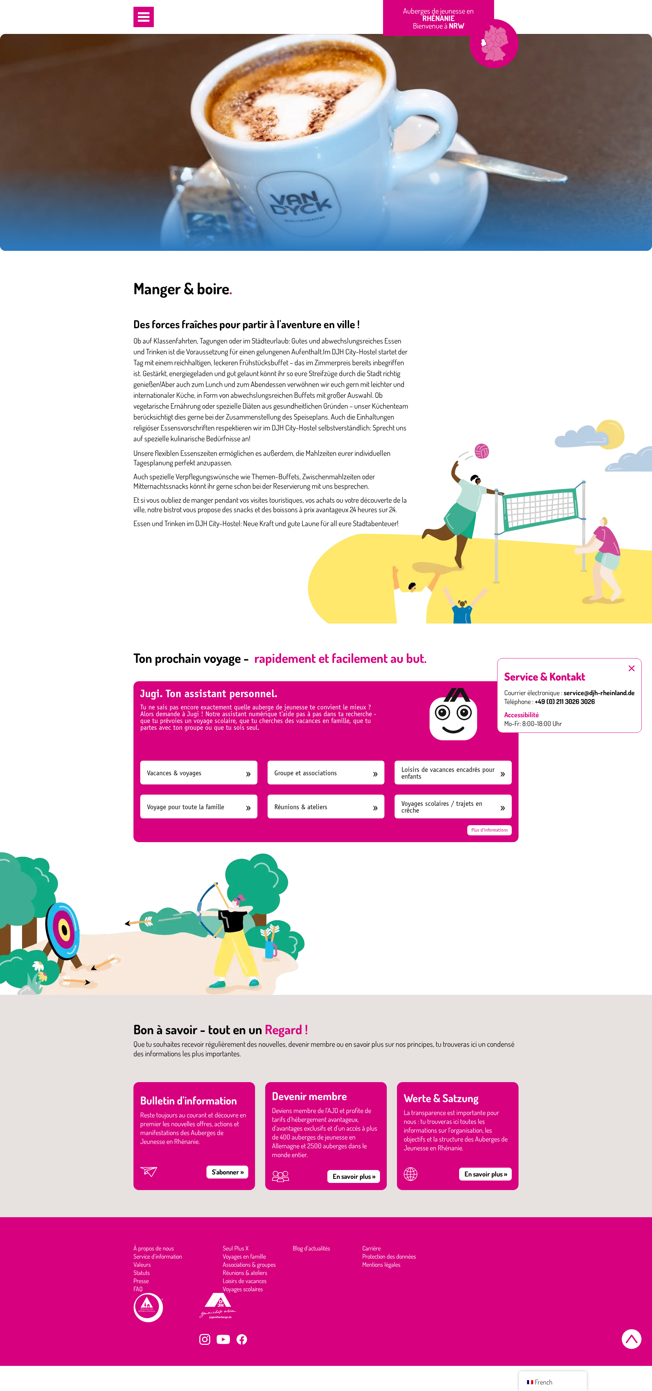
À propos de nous (153, 1248)
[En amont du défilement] (631, 1339)
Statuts (141, 1272)
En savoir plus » (354, 1176)
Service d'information (157, 1256)
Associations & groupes (249, 1264)
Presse (141, 1280)
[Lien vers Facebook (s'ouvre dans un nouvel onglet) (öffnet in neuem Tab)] (241, 1339)
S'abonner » (228, 1171)
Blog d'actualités (311, 1248)
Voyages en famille (244, 1256)
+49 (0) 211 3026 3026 (565, 701)
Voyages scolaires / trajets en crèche (441, 807)
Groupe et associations (305, 773)
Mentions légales (381, 1264)
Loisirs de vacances (245, 1280)
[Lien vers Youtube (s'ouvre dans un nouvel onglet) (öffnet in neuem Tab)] (223, 1339)
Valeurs (142, 1264)
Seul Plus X (236, 1248)
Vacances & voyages (174, 773)
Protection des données (389, 1256)
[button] (143, 17)
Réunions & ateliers (300, 807)
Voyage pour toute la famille (185, 807)
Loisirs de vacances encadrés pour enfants (447, 773)
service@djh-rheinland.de (599, 692)
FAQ (138, 1289)
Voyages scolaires (243, 1289)
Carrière (371, 1248)
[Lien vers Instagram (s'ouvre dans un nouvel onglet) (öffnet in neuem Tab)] (204, 1339)
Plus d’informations (489, 830)
